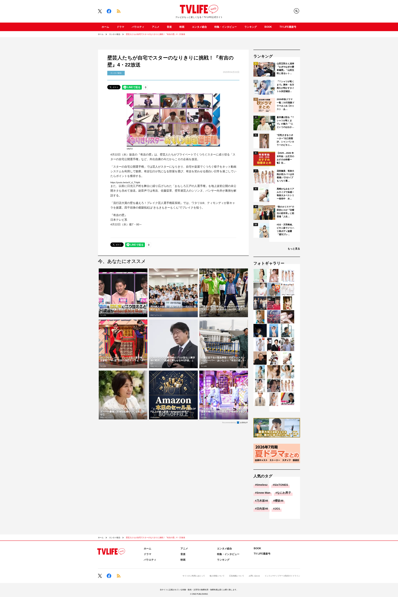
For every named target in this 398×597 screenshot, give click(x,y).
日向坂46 (262, 508)
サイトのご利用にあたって (194, 576)
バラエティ (138, 27)
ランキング (250, 27)
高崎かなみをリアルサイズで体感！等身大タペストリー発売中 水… (285, 194)
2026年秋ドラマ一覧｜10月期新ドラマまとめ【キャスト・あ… (285, 104)
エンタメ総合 (199, 27)
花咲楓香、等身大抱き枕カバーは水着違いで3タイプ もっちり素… (286, 176)
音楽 (169, 27)
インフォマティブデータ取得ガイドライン (282, 576)
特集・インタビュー (225, 27)
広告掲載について (236, 576)
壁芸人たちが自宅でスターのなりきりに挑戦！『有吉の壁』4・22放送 (155, 34)
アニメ (155, 27)
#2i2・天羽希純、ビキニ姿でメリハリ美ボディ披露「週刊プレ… (285, 229)
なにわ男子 (284, 492)
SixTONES (281, 484)
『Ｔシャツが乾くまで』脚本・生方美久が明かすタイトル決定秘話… (285, 86)
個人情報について (217, 576)
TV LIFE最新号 (288, 27)
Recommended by (229, 422)
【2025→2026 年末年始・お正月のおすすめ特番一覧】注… (285, 158)
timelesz (262, 484)
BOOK (268, 27)
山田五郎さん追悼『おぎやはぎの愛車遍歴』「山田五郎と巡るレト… (285, 68)
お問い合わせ (254, 576)
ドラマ (120, 27)
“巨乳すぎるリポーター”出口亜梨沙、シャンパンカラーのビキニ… (285, 140)
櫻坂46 (279, 500)
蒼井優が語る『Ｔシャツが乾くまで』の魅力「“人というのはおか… (285, 122)
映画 (181, 27)
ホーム (105, 27)
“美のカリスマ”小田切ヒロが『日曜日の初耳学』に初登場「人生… (285, 211)
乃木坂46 (262, 500)
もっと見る (294, 248)
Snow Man (263, 492)
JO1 (277, 508)
